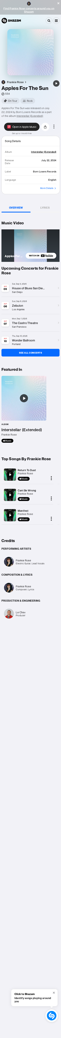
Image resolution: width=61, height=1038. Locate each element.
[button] (58, 3)
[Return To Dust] (10, 474)
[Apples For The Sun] (56, 83)
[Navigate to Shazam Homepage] (11, 20)
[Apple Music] (7, 441)
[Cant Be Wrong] (10, 495)
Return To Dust (27, 470)
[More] (51, 478)
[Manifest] (10, 515)
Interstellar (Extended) (30, 116)
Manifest (23, 510)
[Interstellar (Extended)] (23, 409)
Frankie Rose (25, 473)
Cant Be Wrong (27, 490)
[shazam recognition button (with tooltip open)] (51, 1015)
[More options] (54, 126)
